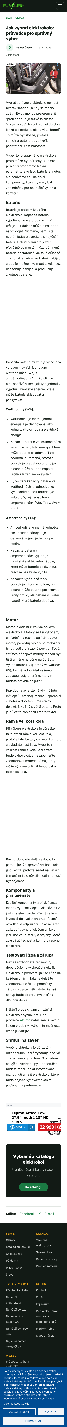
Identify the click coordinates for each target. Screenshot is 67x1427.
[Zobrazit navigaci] (60, 6)
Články (10, 1240)
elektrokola (15, 17)
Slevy (9, 1274)
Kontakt (41, 1290)
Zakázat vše (51, 1412)
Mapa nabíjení (15, 1267)
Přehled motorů (46, 1266)
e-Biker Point (45, 1328)
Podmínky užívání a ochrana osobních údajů (47, 1316)
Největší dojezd (16, 1309)
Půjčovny (12, 1260)
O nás (40, 1297)
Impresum (42, 1304)
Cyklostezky (14, 1254)
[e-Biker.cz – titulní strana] (13, 6)
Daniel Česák (24, 47)
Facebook (27, 1214)
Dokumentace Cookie (16, 1403)
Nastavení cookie (19, 1412)
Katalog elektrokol (18, 1247)
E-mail (49, 1214)
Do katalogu (33, 1187)
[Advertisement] (33, 318)
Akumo (25, 1020)
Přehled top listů (17, 1290)
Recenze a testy (46, 1259)
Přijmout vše (33, 1421)
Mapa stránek (45, 1335)
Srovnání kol (44, 1252)
